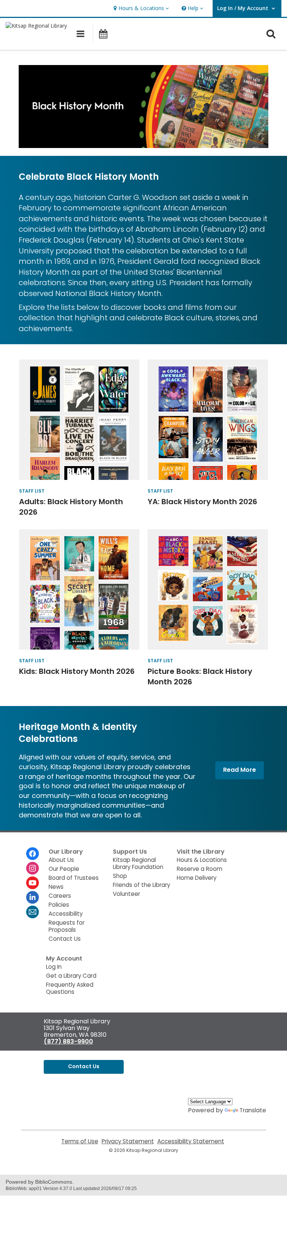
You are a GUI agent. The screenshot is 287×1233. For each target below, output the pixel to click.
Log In (54, 967)
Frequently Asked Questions (69, 988)
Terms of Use (79, 1141)
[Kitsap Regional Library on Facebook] (32, 853)
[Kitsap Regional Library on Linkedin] (32, 897)
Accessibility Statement (190, 1141)
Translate (253, 1110)
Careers (60, 896)
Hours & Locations (202, 860)
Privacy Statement (128, 1141)
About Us (61, 860)
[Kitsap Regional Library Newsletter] (32, 912)
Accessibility (66, 914)
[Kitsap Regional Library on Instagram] (32, 868)
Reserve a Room (199, 869)
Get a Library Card (71, 976)
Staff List (31, 491)
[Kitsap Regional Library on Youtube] (32, 882)
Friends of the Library (141, 885)
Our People (64, 869)
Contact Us (65, 939)
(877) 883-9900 (68, 1041)
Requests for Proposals (66, 926)
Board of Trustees (74, 878)
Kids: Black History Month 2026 (77, 671)
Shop (120, 876)
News (56, 887)
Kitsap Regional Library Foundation (138, 863)
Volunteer (126, 894)
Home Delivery (196, 878)
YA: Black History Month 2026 (202, 501)
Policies (59, 905)
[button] (140, 8)
